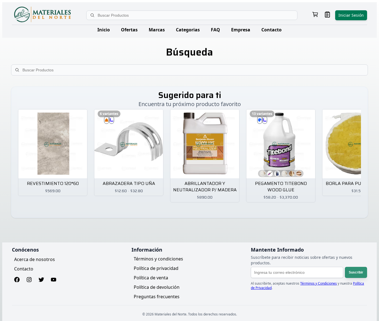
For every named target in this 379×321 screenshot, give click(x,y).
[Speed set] (263, 173)
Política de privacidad (156, 268)
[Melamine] (270, 173)
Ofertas (129, 30)
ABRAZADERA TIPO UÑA (129, 183)
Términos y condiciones (158, 259)
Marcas (157, 30)
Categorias (188, 30)
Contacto (271, 30)
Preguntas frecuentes (157, 297)
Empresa (240, 30)
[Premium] (277, 173)
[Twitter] (41, 280)
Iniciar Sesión (351, 15)
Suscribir (356, 272)
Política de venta (151, 278)
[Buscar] (93, 15)
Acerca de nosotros (34, 259)
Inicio (103, 30)
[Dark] (299, 173)
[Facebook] (17, 280)
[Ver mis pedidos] (327, 15)
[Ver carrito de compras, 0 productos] (315, 15)
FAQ (215, 30)
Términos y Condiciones (318, 283)
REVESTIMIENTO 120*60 (53, 183)
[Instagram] (29, 280)
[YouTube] (54, 280)
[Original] (292, 173)
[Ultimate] (284, 173)
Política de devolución (157, 287)
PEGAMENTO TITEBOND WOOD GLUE (281, 186)
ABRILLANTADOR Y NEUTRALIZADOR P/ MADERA (205, 186)
